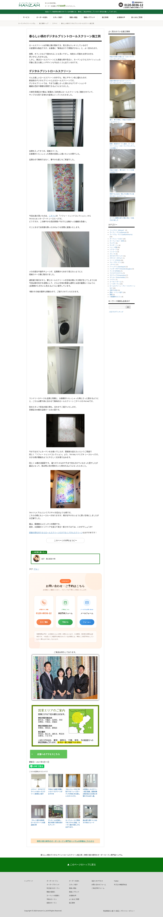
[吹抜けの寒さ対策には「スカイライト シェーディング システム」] (123, 55)
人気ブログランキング (116, 312)
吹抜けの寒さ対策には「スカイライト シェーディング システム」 (122, 58)
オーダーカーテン (52, 881)
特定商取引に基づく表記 (111, 911)
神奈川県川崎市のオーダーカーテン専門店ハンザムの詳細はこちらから (65, 841)
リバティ (112, 280)
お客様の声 (121, 17)
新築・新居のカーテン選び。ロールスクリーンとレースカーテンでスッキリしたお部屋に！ (122, 146)
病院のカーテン (52, 903)
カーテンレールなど (116, 239)
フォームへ (87, 622)
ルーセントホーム (115, 282)
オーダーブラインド (53, 885)
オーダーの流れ (41, 17)
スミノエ (112, 254)
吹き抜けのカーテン (53, 888)
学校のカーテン (52, 899)
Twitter (116, 881)
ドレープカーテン (115, 262)
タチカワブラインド (116, 256)
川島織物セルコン (115, 297)
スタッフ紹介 (58, 17)
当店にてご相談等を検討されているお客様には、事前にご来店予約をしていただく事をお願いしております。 (81, 12)
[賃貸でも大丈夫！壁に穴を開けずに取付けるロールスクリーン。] (123, 192)
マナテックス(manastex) (118, 275)
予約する (65, 622)
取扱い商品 (74, 17)
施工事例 (105, 17)
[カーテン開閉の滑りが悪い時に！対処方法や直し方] (123, 216)
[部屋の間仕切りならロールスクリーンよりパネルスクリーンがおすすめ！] (123, 79)
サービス (26, 17)
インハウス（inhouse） (117, 230)
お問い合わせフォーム (99, 885)
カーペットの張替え (53, 896)
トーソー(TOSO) (115, 260)
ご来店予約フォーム (98, 888)
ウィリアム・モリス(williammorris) (121, 235)
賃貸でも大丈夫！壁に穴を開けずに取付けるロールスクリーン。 (122, 195)
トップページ (28, 881)
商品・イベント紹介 (116, 292)
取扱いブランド (89, 17)
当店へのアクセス (97, 881)
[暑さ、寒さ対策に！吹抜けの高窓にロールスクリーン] (123, 118)
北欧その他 (113, 290)
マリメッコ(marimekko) (117, 277)
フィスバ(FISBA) (115, 271)
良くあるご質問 (136, 17)
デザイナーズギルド (116, 258)
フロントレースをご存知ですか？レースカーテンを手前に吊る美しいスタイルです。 (73, 792)
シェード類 (113, 247)
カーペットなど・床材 (117, 241)
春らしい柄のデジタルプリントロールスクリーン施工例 (65, 36)
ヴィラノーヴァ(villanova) (118, 232)
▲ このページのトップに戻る (81, 864)
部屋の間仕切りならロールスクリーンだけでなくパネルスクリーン (56, 532)
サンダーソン (114, 245)
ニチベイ (52, 216)
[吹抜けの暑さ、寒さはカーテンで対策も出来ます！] (123, 168)
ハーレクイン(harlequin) (118, 267)
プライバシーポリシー (128, 911)
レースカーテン (115, 284)
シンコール (113, 252)
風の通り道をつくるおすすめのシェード (90, 821)
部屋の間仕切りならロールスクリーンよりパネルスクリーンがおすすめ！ (122, 82)
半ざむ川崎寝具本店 (120, 885)
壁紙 (111, 295)
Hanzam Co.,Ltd (42, 911)
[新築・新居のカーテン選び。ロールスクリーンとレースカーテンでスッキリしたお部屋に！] (123, 142)
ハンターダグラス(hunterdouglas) (121, 269)
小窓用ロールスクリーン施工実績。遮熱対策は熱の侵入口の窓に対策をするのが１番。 (90, 792)
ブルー (36, 569)
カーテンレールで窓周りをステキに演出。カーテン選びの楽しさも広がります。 (73, 823)
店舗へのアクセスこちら (48, 754)
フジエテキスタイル (116, 273)
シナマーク (113, 250)
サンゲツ (112, 243)
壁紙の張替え (51, 892)
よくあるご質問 (74, 899)
